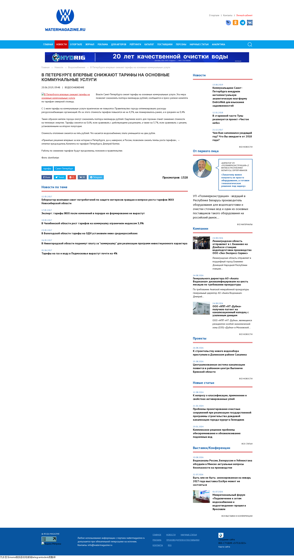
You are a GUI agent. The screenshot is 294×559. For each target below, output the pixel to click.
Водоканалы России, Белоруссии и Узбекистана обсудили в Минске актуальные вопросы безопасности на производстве (222, 464)
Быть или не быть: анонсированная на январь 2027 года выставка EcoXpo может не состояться (222, 481)
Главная (48, 44)
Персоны (181, 44)
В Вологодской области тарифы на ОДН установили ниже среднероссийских (89, 233)
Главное (157, 534)
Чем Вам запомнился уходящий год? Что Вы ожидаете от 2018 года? (232, 136)
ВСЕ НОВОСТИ (245, 334)
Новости (61, 44)
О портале (214, 15)
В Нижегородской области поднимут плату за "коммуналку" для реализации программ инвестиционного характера (114, 243)
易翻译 (52, 557)
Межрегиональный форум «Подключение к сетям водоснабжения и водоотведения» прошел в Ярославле (229, 502)
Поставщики (165, 44)
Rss (170, 545)
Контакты (227, 15)
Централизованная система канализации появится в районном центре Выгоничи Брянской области (219, 368)
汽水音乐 (5, 557)
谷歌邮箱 (27, 557)
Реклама (103, 44)
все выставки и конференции (237, 516)
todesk (45, 557)
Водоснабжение (76, 67)
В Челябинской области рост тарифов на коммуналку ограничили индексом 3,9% (93, 223)
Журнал (89, 44)
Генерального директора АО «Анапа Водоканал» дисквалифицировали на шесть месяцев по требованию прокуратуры (220, 281)
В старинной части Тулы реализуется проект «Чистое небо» (231, 119)
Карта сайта (224, 546)
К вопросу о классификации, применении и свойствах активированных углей (220, 397)
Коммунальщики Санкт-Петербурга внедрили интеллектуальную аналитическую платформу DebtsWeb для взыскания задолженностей (230, 96)
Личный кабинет (244, 15)
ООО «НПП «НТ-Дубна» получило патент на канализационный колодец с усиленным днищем (231, 311)
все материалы (244, 224)
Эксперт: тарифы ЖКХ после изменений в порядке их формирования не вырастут (93, 213)
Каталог (149, 44)
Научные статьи (189, 534)
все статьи (247, 443)
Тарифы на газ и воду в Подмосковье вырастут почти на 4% (79, 253)
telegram (37, 557)
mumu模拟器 (16, 557)
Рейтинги (135, 44)
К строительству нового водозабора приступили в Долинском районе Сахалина (220, 352)
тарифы (47, 168)
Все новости (245, 147)
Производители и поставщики (182, 540)
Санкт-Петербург (64, 168)
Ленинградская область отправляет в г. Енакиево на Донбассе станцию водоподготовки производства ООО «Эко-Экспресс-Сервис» (232, 247)
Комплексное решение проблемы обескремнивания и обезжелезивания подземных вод (216, 433)
